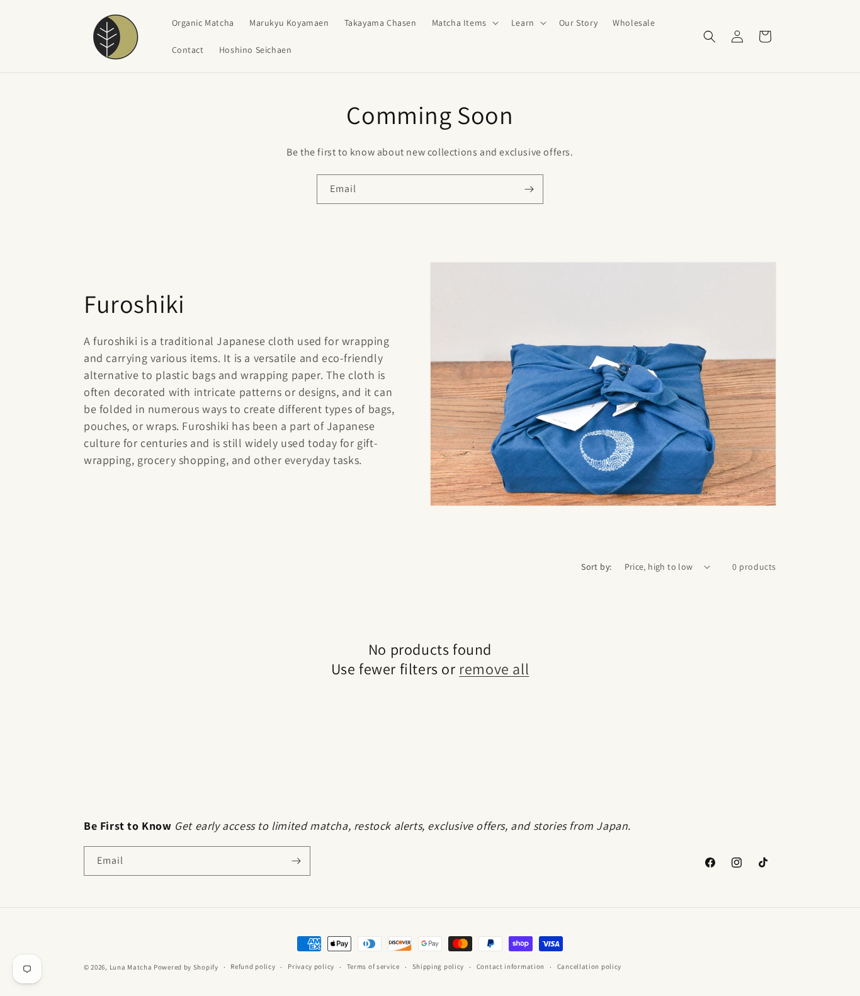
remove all (494, 669)
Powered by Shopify (186, 967)
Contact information (511, 966)
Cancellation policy (589, 966)
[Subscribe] (529, 189)
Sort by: (596, 566)
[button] (464, 22)
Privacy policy (311, 966)
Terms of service (373, 966)
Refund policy (252, 966)
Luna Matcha (131, 967)
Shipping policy (438, 966)
